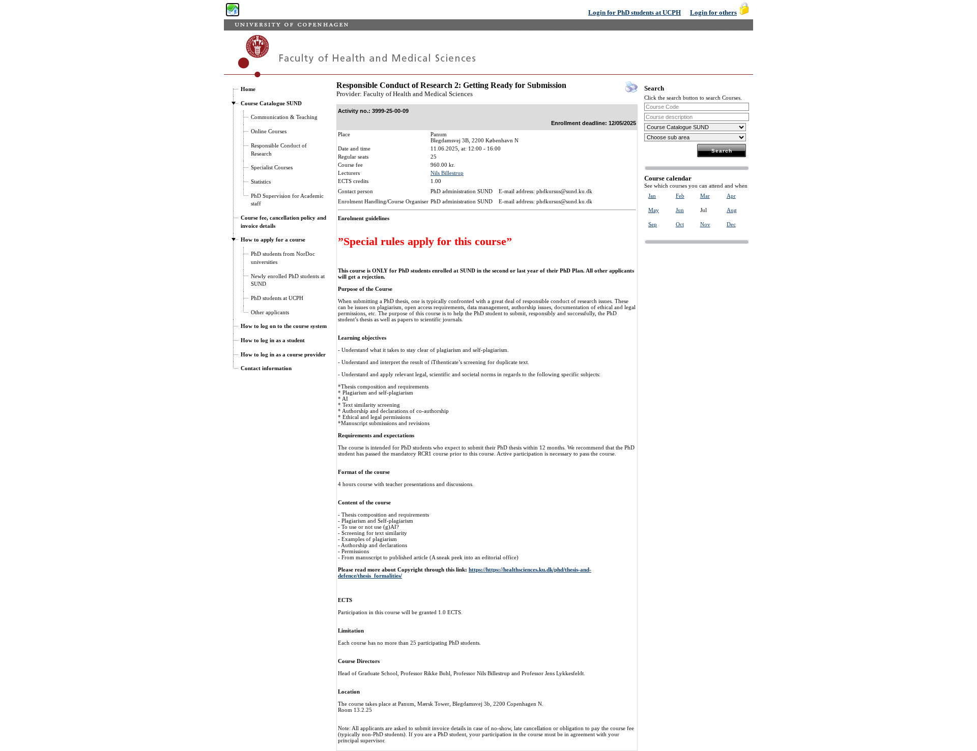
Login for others (713, 12)
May (653, 210)
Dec (731, 224)
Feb (680, 196)
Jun (680, 210)
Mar (705, 196)
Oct (680, 224)
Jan (652, 196)
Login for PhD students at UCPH (634, 12)
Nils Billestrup (447, 173)
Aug (732, 210)
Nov (705, 224)
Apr (731, 196)
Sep (652, 224)
